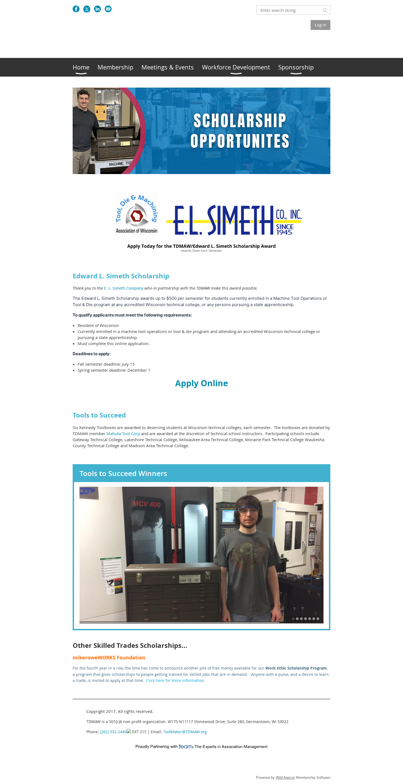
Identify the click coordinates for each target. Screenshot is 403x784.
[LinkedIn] (97, 8)
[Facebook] (76, 8)
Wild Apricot (285, 777)
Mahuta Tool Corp (123, 433)
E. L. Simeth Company (123, 288)
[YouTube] (108, 8)
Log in (320, 24)
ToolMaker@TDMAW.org (185, 731)
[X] (86, 8)
